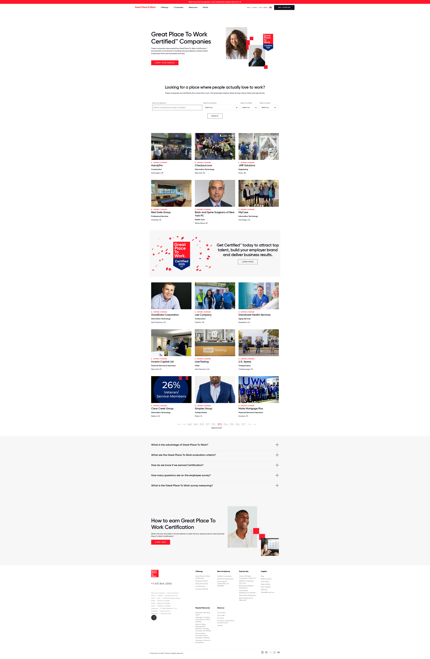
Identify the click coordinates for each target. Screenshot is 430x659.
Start (179, 424)
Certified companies (224, 576)
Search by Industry (209, 103)
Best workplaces (223, 571)
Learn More (248, 262)
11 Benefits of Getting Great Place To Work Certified (202, 619)
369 (195, 424)
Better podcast (266, 579)
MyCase (243, 212)
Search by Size (265, 103)
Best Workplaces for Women (247, 592)
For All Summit (200, 586)
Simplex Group (203, 408)
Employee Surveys (201, 583)
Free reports (265, 581)
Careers (160, 595)
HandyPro (157, 165)
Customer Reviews (201, 589)
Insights (264, 571)
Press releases (266, 587)
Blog (262, 576)
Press (158, 598)
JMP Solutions (247, 165)
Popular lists (243, 571)
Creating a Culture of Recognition (202, 641)
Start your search (164, 63)
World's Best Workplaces (247, 595)
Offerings (199, 571)
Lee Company (203, 314)
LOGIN (260, 7)
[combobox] (221, 107)
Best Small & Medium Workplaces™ (246, 587)
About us (220, 608)
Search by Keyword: (159, 103)
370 (201, 424)
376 (237, 424)
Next (249, 424)
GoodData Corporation (165, 314)
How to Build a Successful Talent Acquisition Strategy (202, 635)
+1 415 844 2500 (161, 583)
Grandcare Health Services (255, 314)
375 (231, 424)
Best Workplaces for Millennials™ (246, 599)
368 (189, 424)
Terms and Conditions (158, 593)
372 (213, 424)
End (255, 424)
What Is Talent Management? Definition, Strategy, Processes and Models (203, 627)
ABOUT (249, 7)
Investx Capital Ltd (162, 361)
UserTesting (202, 361)
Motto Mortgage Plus (251, 408)
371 (208, 424)
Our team (220, 618)
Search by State (246, 103)
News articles (265, 584)
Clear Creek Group (162, 408)
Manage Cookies (166, 613)
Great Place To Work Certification (202, 577)
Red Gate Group (161, 212)
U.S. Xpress (245, 361)
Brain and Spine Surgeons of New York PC (214, 214)
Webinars (264, 589)
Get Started (284, 7)
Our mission (221, 612)
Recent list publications (225, 579)
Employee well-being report (202, 614)
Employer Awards (201, 581)
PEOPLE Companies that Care (246, 582)
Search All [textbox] (209, 107)
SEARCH (265, 7)
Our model (221, 615)
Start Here (160, 542)
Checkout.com (203, 165)
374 (225, 424)
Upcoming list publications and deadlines (223, 584)
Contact (254, 7)
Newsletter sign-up (267, 592)
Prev (184, 424)
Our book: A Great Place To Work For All (225, 622)
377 (243, 424)
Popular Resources (202, 608)
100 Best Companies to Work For (247, 577)
